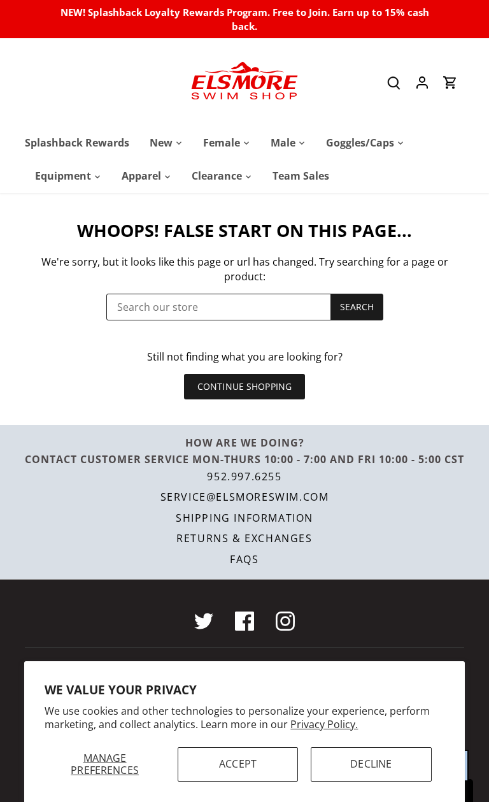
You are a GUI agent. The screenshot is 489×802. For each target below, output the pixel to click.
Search (357, 307)
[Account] (422, 81)
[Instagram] (285, 621)
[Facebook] (244, 621)
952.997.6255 (244, 476)
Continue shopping (244, 386)
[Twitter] (203, 621)
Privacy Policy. (324, 724)
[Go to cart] (450, 81)
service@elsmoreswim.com (244, 497)
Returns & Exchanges (244, 538)
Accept (238, 764)
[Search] (394, 81)
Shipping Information (244, 518)
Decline (371, 764)
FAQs (244, 559)
